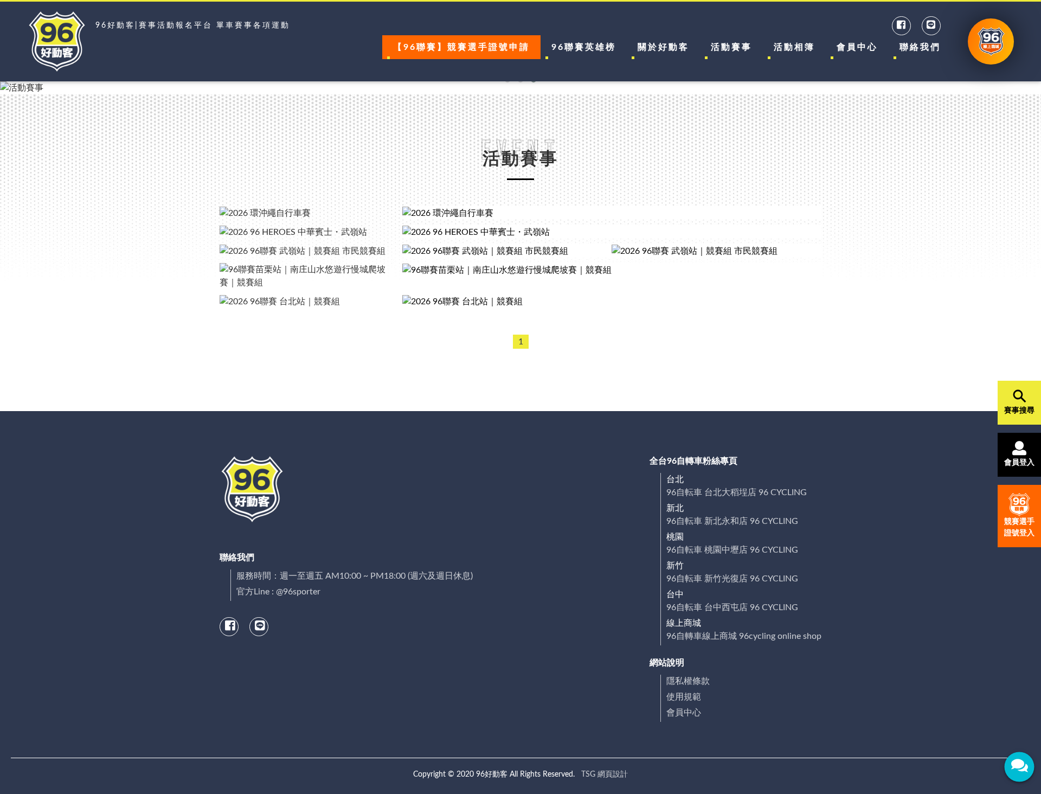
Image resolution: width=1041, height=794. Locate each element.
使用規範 (683, 697)
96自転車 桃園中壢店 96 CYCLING (732, 550)
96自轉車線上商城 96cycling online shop (743, 636)
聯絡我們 (920, 47)
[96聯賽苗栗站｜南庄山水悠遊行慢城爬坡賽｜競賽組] (611, 276)
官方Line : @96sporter (278, 591)
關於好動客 (663, 47)
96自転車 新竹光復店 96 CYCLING (732, 578)
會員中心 (857, 47)
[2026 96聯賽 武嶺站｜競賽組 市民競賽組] (507, 251)
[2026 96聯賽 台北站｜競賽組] (611, 301)
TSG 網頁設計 (604, 774)
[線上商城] (991, 41)
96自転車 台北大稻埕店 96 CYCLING (736, 492)
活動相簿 (794, 47)
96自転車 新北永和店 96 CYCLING (732, 521)
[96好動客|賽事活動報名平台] (57, 41)
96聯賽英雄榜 (583, 47)
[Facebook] (902, 25)
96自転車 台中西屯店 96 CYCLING (732, 607)
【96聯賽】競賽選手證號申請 (461, 47)
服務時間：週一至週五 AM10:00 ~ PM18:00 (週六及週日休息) (354, 576)
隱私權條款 (688, 681)
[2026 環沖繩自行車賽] (611, 213)
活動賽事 (731, 47)
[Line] (932, 25)
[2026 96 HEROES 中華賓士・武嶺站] (611, 232)
